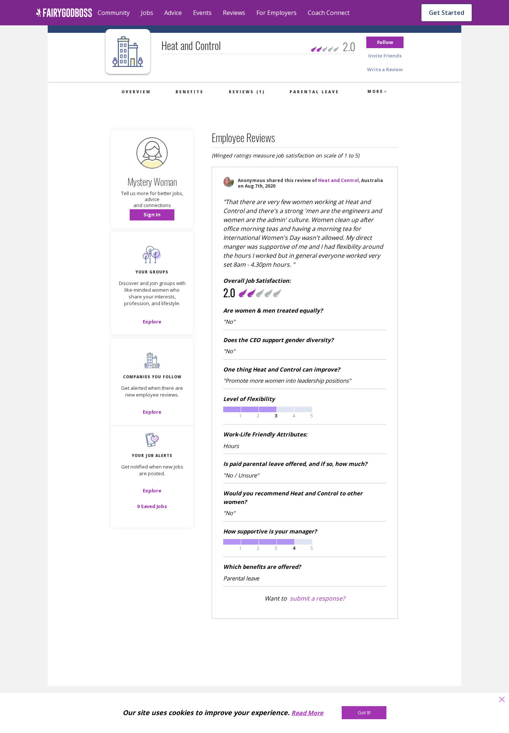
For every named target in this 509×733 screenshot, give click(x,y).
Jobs (147, 13)
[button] (385, 42)
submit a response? (317, 598)
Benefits (190, 91)
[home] (64, 12)
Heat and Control (338, 180)
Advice (173, 13)
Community (114, 13)
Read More (307, 713)
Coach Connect (329, 13)
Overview (136, 91)
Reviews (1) (247, 91)
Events (202, 13)
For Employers (276, 13)
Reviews (234, 13)
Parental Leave (314, 91)
